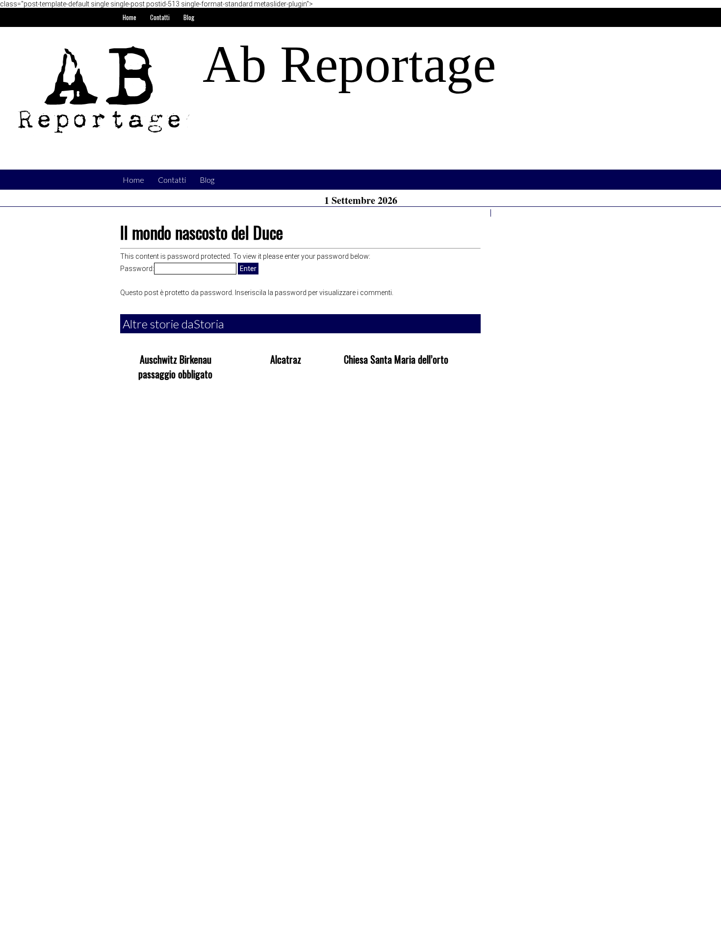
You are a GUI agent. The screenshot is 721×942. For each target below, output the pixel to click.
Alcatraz (285, 359)
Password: (137, 269)
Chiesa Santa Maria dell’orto (396, 359)
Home (129, 17)
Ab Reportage (349, 64)
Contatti (160, 17)
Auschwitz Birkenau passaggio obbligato (175, 366)
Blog (188, 17)
